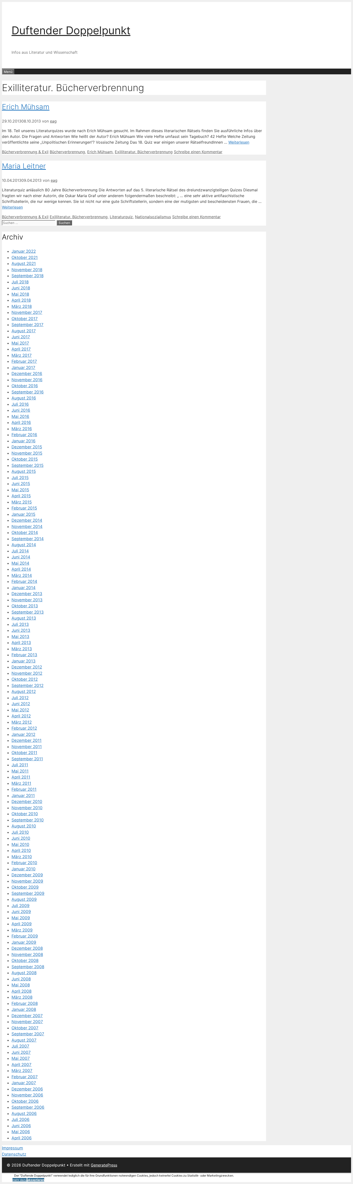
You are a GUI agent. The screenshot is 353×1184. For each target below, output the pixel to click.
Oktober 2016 (25, 385)
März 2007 (22, 1070)
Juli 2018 (20, 282)
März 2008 (22, 997)
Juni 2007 (21, 1052)
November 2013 (27, 600)
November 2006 (27, 1095)
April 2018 (21, 300)
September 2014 (28, 538)
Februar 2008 (25, 1003)
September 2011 (27, 758)
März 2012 (22, 722)
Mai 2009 (21, 917)
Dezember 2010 (27, 801)
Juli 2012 (20, 697)
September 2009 (28, 893)
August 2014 (24, 544)
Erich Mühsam (25, 106)
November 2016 (27, 379)
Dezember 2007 (27, 1015)
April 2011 (21, 777)
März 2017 (22, 355)
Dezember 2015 (27, 447)
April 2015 (21, 495)
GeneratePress (104, 1165)
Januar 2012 (23, 734)
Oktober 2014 (25, 532)
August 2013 (24, 618)
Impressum (12, 1148)
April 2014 (21, 569)
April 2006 (22, 1138)
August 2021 (24, 263)
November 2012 (27, 673)
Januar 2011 (23, 795)
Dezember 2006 (27, 1089)
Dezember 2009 (27, 875)
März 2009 (22, 930)
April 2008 (21, 991)
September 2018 (27, 275)
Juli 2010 (20, 832)
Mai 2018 (20, 294)
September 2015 (27, 465)
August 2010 (24, 826)
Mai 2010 (20, 844)
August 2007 (24, 1040)
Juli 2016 (20, 404)
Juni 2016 (21, 410)
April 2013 (21, 642)
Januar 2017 (23, 367)
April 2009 (22, 923)
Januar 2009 (24, 942)
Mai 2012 (20, 710)
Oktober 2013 (25, 606)
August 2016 (24, 398)
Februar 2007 (25, 1076)
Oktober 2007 (25, 1028)
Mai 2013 (20, 636)
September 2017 (27, 324)
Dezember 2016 (27, 373)
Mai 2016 (20, 416)
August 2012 (24, 691)
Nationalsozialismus (153, 216)
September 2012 (27, 685)
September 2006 (28, 1107)
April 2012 (21, 716)
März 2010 (22, 856)
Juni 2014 (21, 557)
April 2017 (21, 349)
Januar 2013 (24, 661)
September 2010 (28, 820)
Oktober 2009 (25, 887)
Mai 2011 (20, 771)
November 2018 (27, 269)
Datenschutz (14, 1154)
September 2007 (28, 1034)
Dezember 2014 (27, 520)
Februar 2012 (24, 728)
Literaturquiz (121, 216)
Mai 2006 (21, 1131)
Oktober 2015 (25, 459)
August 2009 (24, 899)
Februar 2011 (24, 789)
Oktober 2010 (25, 813)
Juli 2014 (20, 551)
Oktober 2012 (25, 679)
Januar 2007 (24, 1082)
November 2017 (27, 312)
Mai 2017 (20, 343)
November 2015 (27, 453)
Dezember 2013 (27, 593)
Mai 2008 (21, 985)
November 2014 (27, 526)
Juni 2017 (21, 336)
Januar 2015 (23, 514)
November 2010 (27, 807)
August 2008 (24, 972)
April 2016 (21, 422)
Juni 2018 (21, 288)
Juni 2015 (21, 483)
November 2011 (27, 746)
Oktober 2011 (24, 752)
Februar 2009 (25, 936)
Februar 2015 (24, 508)
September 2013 (28, 612)
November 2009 (27, 881)
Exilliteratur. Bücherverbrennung (144, 151)
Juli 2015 (20, 477)
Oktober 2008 (25, 960)
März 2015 (22, 502)
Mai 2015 (20, 489)
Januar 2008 (24, 1009)
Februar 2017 (24, 361)
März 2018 (22, 306)
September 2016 (28, 392)
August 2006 (24, 1113)
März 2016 (22, 428)
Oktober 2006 (25, 1101)
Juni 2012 (21, 703)
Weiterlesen (238, 142)
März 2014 (22, 575)
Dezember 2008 (27, 948)
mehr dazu (19, 1180)
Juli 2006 (21, 1119)
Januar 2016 (24, 441)
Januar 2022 (24, 251)
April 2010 (21, 850)
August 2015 (24, 471)
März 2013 (22, 648)
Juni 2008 (21, 979)
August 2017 (24, 330)
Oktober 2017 (25, 318)
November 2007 (27, 1021)
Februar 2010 (24, 862)
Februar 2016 (24, 434)
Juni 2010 (21, 838)
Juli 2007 (20, 1046)
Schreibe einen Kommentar (198, 151)
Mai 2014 (20, 563)
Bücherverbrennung (67, 151)
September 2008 (28, 966)
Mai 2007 (21, 1058)
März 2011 (21, 783)
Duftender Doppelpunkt (71, 30)
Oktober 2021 (25, 257)
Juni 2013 (21, 630)
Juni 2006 (21, 1125)
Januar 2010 (24, 869)
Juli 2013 (20, 624)
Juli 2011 (20, 764)
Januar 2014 (24, 587)
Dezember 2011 (27, 740)
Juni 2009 (21, 911)
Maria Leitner (24, 166)
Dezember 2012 (27, 667)
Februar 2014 (24, 581)
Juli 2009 (21, 905)
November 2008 (27, 954)
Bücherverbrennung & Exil (25, 151)
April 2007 (21, 1064)
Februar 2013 (24, 654)
